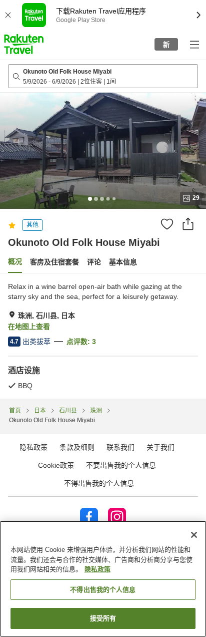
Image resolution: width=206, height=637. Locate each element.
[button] (24, 44)
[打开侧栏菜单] (194, 44)
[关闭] (194, 535)
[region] (103, 579)
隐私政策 (97, 569)
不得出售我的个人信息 (99, 483)
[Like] (167, 224)
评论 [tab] (94, 262)
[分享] (188, 224)
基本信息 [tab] (123, 262)
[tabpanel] (103, 336)
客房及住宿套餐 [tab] (54, 262)
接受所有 (103, 618)
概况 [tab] (15, 261)
